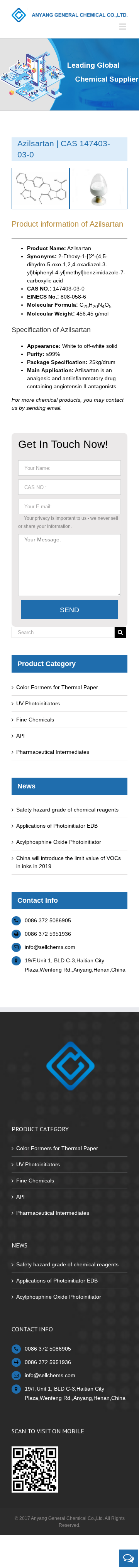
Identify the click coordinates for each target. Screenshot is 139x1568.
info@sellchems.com (50, 947)
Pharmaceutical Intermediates (52, 752)
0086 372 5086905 (48, 920)
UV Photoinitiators (38, 703)
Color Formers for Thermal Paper (57, 687)
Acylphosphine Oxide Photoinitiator (58, 842)
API (20, 736)
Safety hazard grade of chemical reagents (67, 810)
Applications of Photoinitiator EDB (57, 826)
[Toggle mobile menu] (123, 26)
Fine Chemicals (35, 719)
